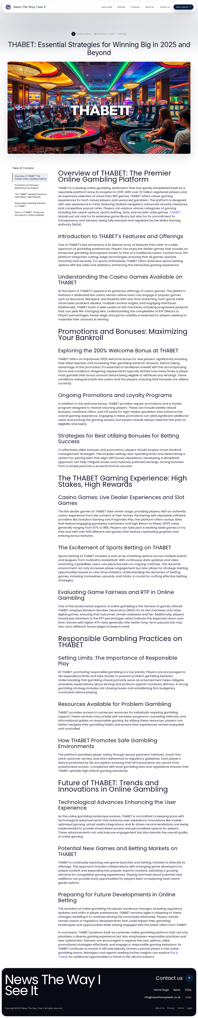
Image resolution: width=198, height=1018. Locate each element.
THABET (175, 212)
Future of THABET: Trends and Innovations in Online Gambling (29, 213)
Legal (189, 1008)
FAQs (188, 990)
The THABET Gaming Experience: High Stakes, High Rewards (31, 195)
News (176, 990)
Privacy (171, 1008)
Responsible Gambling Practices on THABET (30, 204)
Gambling (122, 34)
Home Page (161, 990)
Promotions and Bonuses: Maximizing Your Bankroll (27, 186)
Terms (180, 1008)
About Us (159, 1008)
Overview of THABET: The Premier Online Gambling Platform (31, 177)
